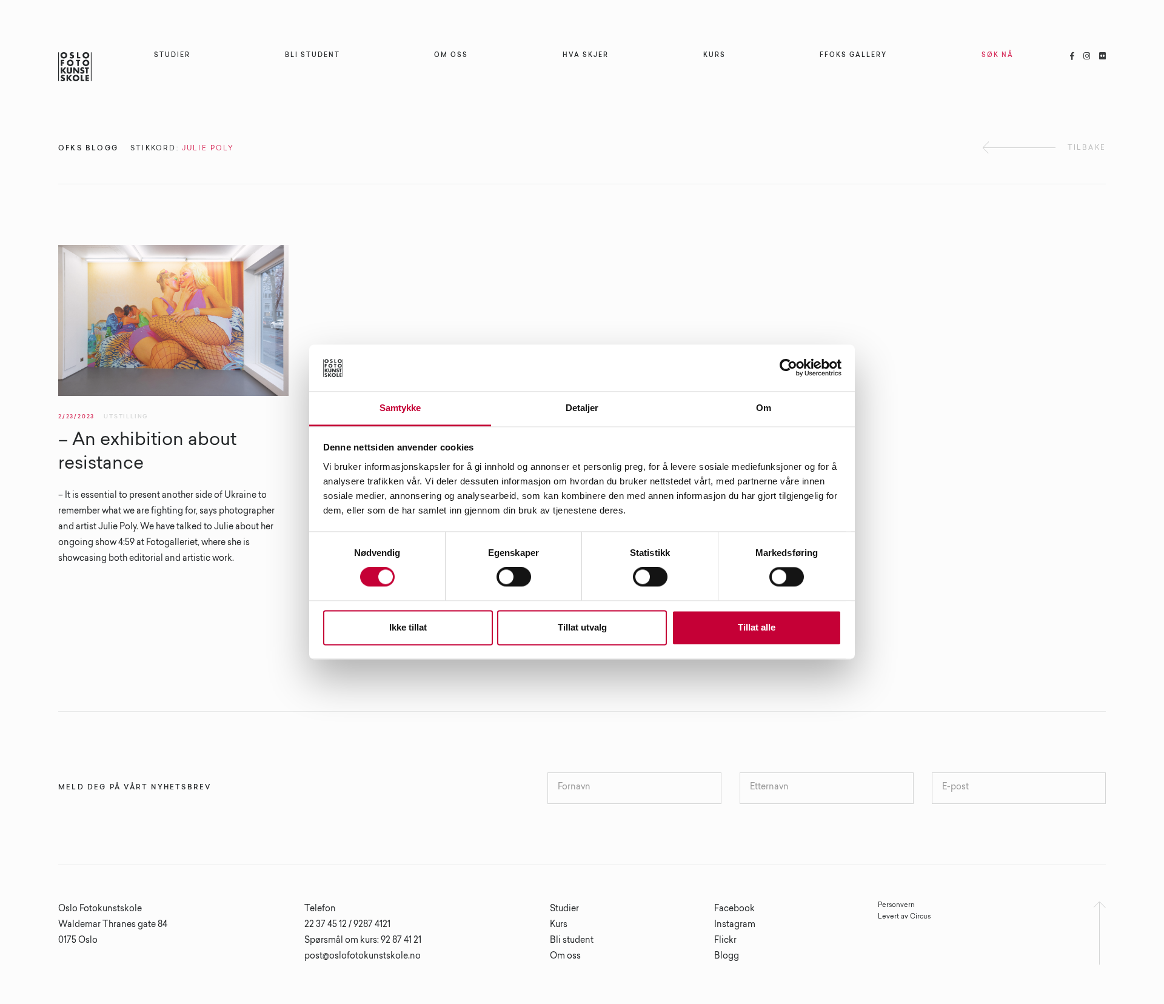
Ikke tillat (408, 627)
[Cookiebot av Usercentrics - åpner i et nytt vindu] (788, 368)
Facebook (734, 909)
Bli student (572, 941)
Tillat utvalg (582, 627)
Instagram (734, 925)
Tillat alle (756, 627)
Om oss (565, 956)
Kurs (558, 925)
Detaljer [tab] (582, 408)
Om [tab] (763, 408)
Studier (564, 909)
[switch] (514, 577)
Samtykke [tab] (400, 408)
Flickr (725, 941)
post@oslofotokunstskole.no (362, 956)
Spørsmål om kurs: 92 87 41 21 (362, 941)
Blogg (726, 956)
